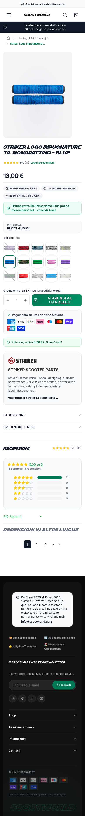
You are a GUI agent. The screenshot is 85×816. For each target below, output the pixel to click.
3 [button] (46, 544)
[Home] (8, 38)
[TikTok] (32, 698)
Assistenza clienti (21, 727)
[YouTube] (41, 698)
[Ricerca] (65, 15)
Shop (12, 715)
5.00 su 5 (35, 464)
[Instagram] (13, 698)
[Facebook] (22, 698)
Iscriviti (66, 685)
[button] (23, 477)
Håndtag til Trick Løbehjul (32, 38)
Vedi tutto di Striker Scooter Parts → (33, 397)
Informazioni (17, 738)
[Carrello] (76, 15)
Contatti (14, 750)
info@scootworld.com (36, 621)
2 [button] (36, 544)
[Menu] (8, 15)
